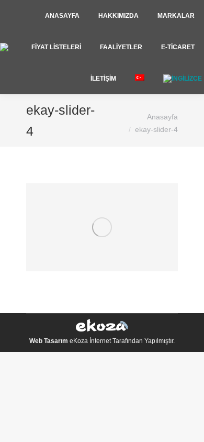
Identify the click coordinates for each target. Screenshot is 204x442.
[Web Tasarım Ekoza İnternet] (102, 327)
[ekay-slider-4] (102, 227)
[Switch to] (139, 78)
